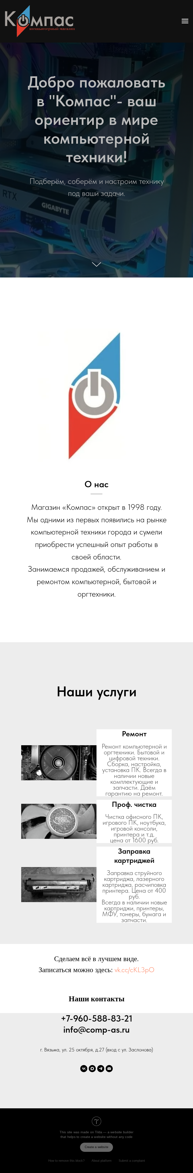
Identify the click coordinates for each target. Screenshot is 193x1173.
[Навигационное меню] (185, 21)
